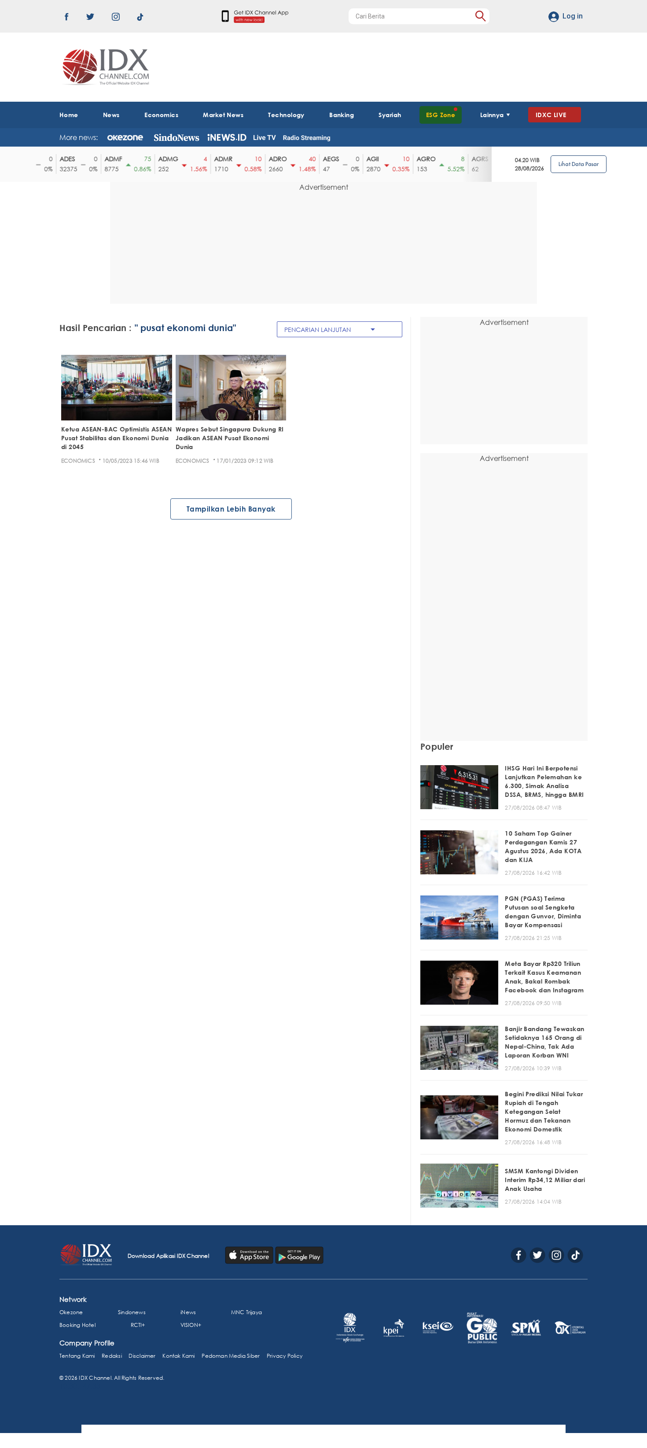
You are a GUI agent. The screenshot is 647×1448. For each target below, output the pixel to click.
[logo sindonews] (176, 137)
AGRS (474, 158)
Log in (572, 16)
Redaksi (111, 1355)
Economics (161, 114)
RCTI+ (138, 1325)
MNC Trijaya (246, 1312)
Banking (341, 114)
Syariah (390, 114)
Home (68, 114)
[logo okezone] (125, 137)
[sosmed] (250, 1254)
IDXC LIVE (551, 114)
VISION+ (190, 1325)
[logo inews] (226, 137)
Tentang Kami (77, 1355)
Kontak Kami (178, 1355)
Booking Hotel (77, 1325)
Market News (223, 114)
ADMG (162, 158)
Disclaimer (142, 1355)
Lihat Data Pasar (579, 164)
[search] (480, 16)
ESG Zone (441, 114)
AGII (366, 158)
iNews (188, 1312)
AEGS (325, 158)
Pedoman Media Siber (231, 1355)
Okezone (71, 1312)
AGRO (420, 158)
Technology (286, 114)
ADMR (217, 158)
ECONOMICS (78, 460)
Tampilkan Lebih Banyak (231, 509)
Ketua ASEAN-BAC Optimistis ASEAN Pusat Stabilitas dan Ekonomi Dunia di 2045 (116, 437)
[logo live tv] (265, 137)
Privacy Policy (284, 1355)
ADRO (272, 158)
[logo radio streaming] (306, 138)
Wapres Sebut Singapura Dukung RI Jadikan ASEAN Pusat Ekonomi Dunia (230, 437)
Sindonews (132, 1312)
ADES (61, 158)
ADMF (107, 158)
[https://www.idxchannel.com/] (104, 67)
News (111, 114)
